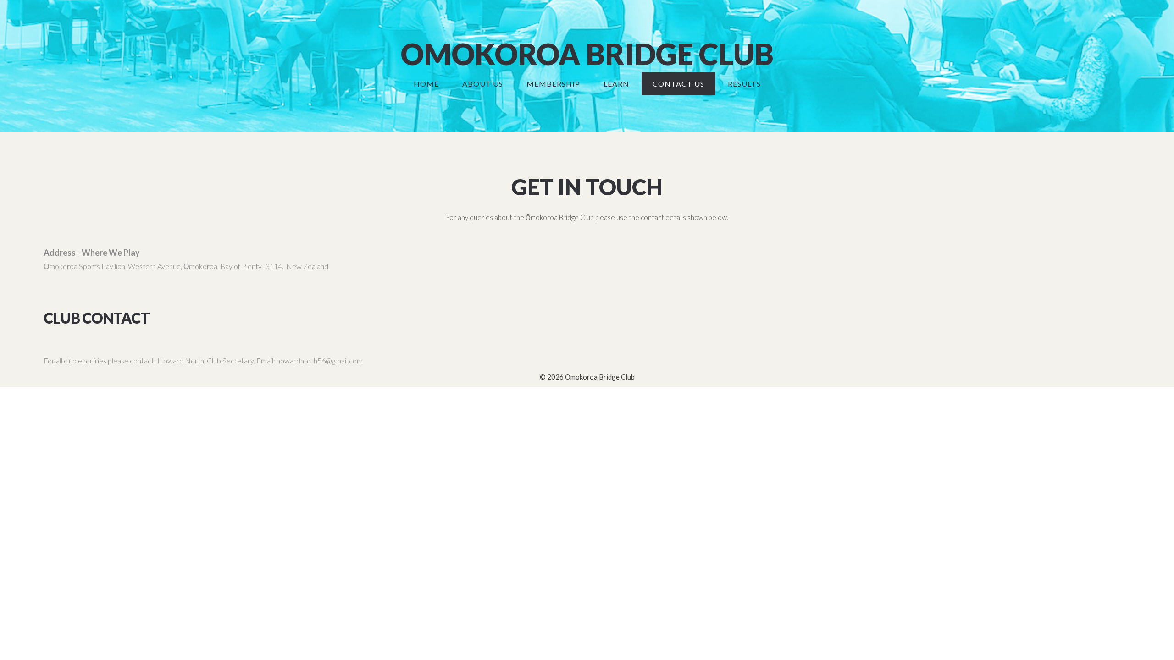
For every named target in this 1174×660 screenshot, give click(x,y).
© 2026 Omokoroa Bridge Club (587, 377)
